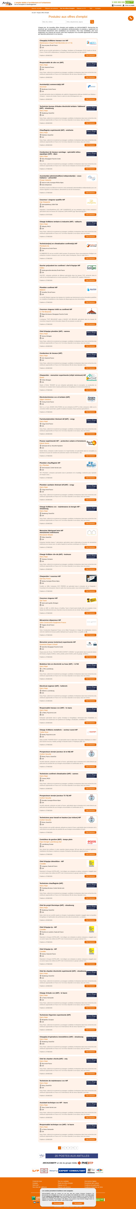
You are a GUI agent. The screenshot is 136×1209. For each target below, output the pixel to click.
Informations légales (90, 1181)
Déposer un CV (81, 8)
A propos (98, 8)
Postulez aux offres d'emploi (68, 16)
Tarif (91, 8)
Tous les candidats (63, 1181)
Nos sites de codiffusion (40, 1187)
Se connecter (118, 5)
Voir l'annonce (90, 55)
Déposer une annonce (51, 8)
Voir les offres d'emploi (67, 8)
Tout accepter (78, 1203)
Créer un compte (129, 5)
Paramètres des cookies (92, 1183)
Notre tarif (35, 1185)
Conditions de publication (92, 1185)
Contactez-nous (37, 1181)
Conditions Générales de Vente (94, 1187)
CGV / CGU (91, 1195)
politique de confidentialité (52, 1196)
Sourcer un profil (36, 8)
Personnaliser (58, 1203)
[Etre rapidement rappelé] (130, 18)
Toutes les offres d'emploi (65, 1183)
